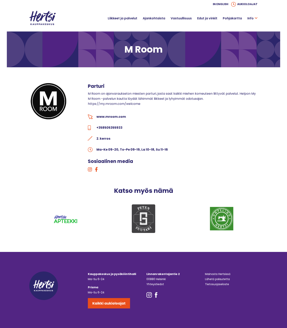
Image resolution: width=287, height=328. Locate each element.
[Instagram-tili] (90, 169)
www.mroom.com (111, 116)
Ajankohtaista (154, 18)
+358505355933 (109, 127)
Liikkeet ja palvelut (122, 18)
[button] (256, 18)
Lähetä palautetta (217, 279)
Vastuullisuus (181, 18)
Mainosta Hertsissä (217, 274)
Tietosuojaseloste (217, 284)
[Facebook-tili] (96, 169)
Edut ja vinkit (207, 18)
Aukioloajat (247, 4)
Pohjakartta (232, 18)
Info (250, 18)
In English (220, 4)
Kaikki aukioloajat (109, 303)
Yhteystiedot (155, 284)
